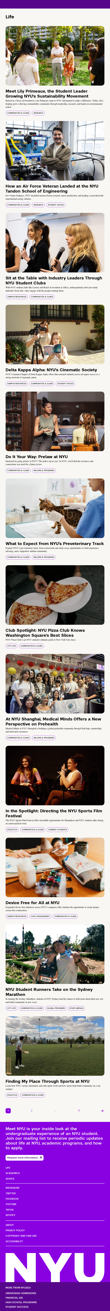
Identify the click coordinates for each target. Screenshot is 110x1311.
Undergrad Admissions (21, 1293)
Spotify (10, 1215)
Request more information (22, 1157)
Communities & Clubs (18, 113)
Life (8, 1167)
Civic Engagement (40, 916)
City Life (11, 646)
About (10, 1225)
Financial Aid (14, 1298)
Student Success (17, 1307)
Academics (13, 1173)
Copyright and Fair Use (21, 1235)
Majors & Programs (44, 470)
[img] (55, 56)
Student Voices (56, 205)
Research (38, 113)
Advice (10, 1178)
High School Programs (21, 1302)
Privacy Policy (15, 1230)
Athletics (12, 830)
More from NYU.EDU (18, 1287)
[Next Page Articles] (102, 1110)
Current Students (57, 830)
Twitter (11, 1193)
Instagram (12, 1187)
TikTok (10, 1209)
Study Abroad (76, 1008)
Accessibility (14, 1241)
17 (79, 1110)
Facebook (12, 1198)
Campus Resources (16, 297)
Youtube (11, 1204)
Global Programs (56, 1008)
